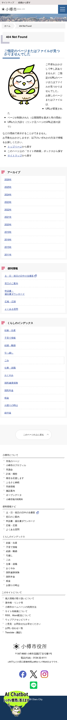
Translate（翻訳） (14, 632)
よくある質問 (11, 309)
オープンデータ (14, 495)
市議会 (9, 469)
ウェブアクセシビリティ (17, 619)
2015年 (8, 247)
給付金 (7, 412)
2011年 (8, 254)
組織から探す (24, 2)
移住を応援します (15, 478)
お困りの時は (11, 405)
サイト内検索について (16, 611)
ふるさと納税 (12, 482)
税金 (6, 397)
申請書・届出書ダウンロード (15, 292)
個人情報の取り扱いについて (19, 598)
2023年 (8, 202)
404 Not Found (25, 25)
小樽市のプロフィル (16, 465)
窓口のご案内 (11, 283)
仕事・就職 (10, 367)
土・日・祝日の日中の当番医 (19, 275)
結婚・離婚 (10, 345)
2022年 (8, 209)
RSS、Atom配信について (18, 615)
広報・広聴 (10, 301)
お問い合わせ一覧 (14, 628)
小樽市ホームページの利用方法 (20, 606)
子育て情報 (10, 337)
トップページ (15, 146)
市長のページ (12, 461)
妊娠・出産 (10, 330)
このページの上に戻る (33, 434)
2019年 (8, 232)
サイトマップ (8, 2)
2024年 (8, 194)
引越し (9, 555)
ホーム (7, 25)
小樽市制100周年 (14, 499)
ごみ (6, 360)
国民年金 (8, 390)
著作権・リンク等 (14, 602)
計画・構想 (11, 473)
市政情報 (10, 486)
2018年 (8, 239)
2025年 (8, 187)
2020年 (8, 224)
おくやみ (8, 375)
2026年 (8, 179)
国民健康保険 (11, 382)
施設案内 (10, 490)
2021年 (8, 216)
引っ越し (8, 352)
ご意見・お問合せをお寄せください (23, 623)
